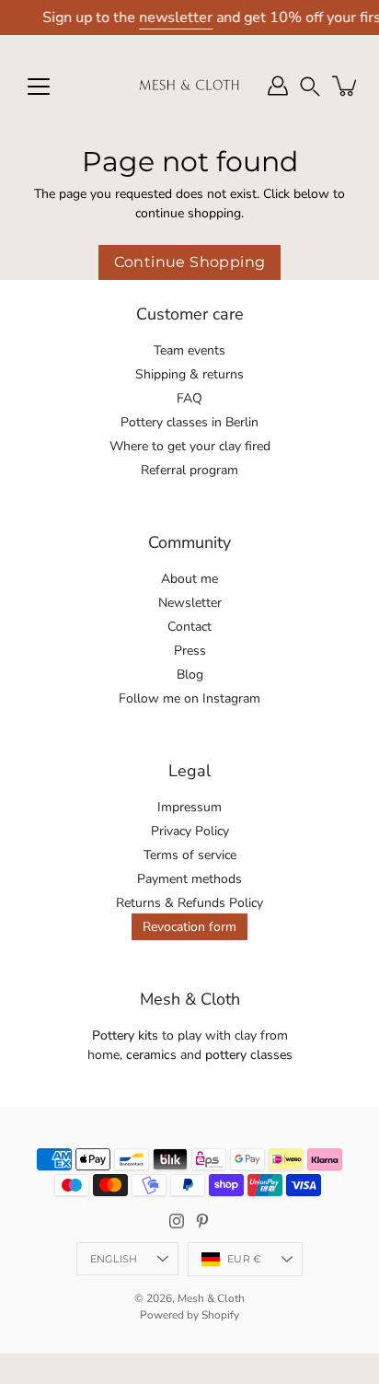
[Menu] (38, 86)
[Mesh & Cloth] (189, 86)
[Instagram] (176, 1221)
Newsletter (190, 602)
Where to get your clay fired (189, 446)
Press (190, 650)
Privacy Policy (190, 831)
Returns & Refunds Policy (189, 903)
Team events (189, 350)
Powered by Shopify (189, 1315)
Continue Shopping (190, 262)
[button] (310, 86)
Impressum (189, 807)
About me (189, 578)
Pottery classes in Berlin (189, 422)
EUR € (244, 1258)
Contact (189, 626)
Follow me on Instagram (189, 698)
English (114, 1258)
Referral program (189, 470)
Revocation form (189, 927)
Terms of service (190, 855)
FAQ (189, 398)
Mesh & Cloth (211, 1298)
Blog (190, 674)
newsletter (175, 17)
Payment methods (189, 879)
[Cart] (346, 85)
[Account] (278, 85)
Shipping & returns (189, 374)
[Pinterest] (202, 1221)
